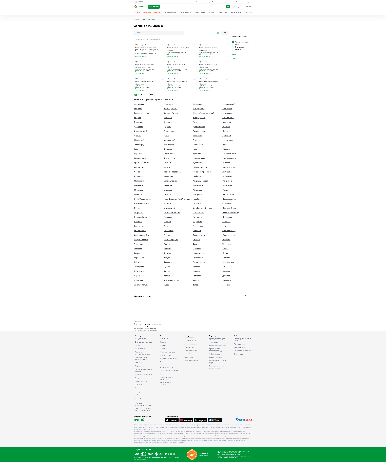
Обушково (197, 204)
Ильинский (198, 145)
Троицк (167, 244)
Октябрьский (169, 208)
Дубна (166, 136)
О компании (164, 339)
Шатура (167, 258)
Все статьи (248, 296)
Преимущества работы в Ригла (242, 340)
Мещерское (198, 186)
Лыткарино (168, 176)
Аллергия (211, 12)
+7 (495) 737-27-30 (142, 450)
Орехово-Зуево (229, 208)
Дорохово (226, 131)
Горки (195, 122)
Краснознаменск (141, 163)
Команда (163, 345)
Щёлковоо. (139, 262)
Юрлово (196, 267)
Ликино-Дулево (229, 167)
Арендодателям (201, 2)
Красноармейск (229, 154)
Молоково (197, 190)
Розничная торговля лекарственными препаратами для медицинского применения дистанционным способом (142, 394)
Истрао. (167, 276)
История (163, 342)
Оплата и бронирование (143, 342)
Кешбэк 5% (157, 12)
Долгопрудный (140, 131)
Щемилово (168, 262)
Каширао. (168, 285)
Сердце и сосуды (200, 12)
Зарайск (226, 285)
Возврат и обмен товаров (144, 378)
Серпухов (168, 235)
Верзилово (227, 113)
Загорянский (169, 140)
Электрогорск (199, 262)
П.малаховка (198, 213)
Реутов (166, 226)
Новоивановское (141, 204)
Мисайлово (227, 186)
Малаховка (139, 181)
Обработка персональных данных (143, 404)
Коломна (226, 149)
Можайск (168, 190)
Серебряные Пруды (142, 235)
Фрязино (167, 249)
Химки (225, 249)
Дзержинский (199, 127)
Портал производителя (217, 345)
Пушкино (138, 222)
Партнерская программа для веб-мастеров (218, 367)
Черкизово (139, 276)
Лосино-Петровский (172, 172)
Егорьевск (197, 136)
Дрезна (137, 136)
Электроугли (139, 267)
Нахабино (197, 199)
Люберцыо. (227, 176)
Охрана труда (239, 354)
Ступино (196, 240)
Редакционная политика (168, 359)
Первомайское (140, 217)
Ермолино (226, 136)
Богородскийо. (170, 109)
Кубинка (167, 163)
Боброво (138, 109)
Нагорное (197, 195)
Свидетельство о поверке (169, 370)
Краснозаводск (229, 158)
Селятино (197, 231)
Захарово (197, 140)
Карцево (167, 271)
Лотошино (226, 172)
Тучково (196, 244)
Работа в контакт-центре (242, 351)
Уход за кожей (222, 12)
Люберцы (197, 176)
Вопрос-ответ (189, 357)
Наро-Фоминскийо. (142, 199)
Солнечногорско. (230, 235)
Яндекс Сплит (249, 12)
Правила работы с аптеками (166, 383)
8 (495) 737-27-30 (147, 429)
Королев (138, 154)
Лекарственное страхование (165, 363)
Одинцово (226, 204)
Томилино (138, 244)
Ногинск (167, 204)
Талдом (196, 285)
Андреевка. (139, 104)
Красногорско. (199, 158)
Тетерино (226, 240)
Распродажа (147, 12)
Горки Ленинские (171, 280)
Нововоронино (229, 199)
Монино (226, 190)
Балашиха (197, 104)
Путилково (227, 217)
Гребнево (226, 122)
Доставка (138, 345)
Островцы (138, 213)
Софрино (197, 271)
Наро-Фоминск (229, 195)
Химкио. (137, 253)
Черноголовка (199, 253)
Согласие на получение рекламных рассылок (143, 409)
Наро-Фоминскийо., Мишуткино (178, 199)
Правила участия (190, 347)
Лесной (167, 167)
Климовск (168, 149)
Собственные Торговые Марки (217, 362)
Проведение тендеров (217, 339)
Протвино (197, 217)
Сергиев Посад (229, 231)
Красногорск (169, 158)
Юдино (167, 267)
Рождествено (199, 226)
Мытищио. (168, 195)
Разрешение (139, 366)
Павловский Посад (230, 213)
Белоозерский (228, 104)
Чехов (225, 253)
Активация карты (190, 344)
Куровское (197, 163)
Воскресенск (228, 118)
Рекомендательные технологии (166, 378)
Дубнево (226, 276)
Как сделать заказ (141, 339)
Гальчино (226, 271)
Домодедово (169, 131)
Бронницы (226, 280)
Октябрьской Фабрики (203, 208)
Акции (138, 12)
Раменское (139, 226)
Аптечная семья (190, 341)
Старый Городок (171, 240)
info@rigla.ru (232, 457)
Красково (197, 154)
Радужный (197, 222)
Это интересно (140, 349)
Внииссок (168, 118)
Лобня (137, 172)
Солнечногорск (200, 235)
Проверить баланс (190, 350)
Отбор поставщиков (216, 354)
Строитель (138, 280)
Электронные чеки (191, 360)
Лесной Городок (200, 167)
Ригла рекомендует (171, 12)
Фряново (197, 249)
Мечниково (139, 186)
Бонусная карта (228, 2)
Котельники (169, 154)
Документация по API (216, 357)
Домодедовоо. (199, 131)
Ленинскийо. (139, 167)
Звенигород (227, 140)
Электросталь (228, 262)
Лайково (226, 163)
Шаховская (198, 258)
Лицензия (138, 363)
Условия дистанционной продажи (143, 370)
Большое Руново (171, 113)
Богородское (198, 109)
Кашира (137, 149)
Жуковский (139, 140)
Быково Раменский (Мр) (203, 113)
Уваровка (197, 276)
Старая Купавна (141, 240)
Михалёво (138, 190)
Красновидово (140, 158)
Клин (195, 149)
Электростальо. (141, 285)
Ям (223, 267)
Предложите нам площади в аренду (215, 350)
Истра (225, 145)
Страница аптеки (140, 56)
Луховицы (138, 176)
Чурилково (139, 258)
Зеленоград (139, 145)
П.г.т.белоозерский (172, 213)
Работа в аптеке (239, 344)
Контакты (163, 349)
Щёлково (226, 258)
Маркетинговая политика (144, 375)
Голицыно (168, 122)
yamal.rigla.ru (196, 425)
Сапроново (168, 231)
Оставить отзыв (165, 355)
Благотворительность (167, 352)
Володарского (199, 118)
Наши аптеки (240, 2)
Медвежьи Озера (200, 181)
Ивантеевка (169, 145)
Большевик (227, 109)
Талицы (196, 280)
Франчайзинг (214, 342)
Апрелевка (168, 104)
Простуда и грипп (185, 12)
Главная (136, 19)
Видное (137, 118)
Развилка (226, 222)
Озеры (137, 208)
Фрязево (138, 249)
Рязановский (140, 231)
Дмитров (226, 127)
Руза (224, 226)
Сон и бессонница (235, 12)
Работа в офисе (239, 347)
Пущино (167, 222)
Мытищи (138, 195)
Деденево (138, 127)
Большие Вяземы (141, 113)
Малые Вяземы (170, 181)
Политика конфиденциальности (142, 353)
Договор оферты (141, 381)
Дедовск (167, 127)
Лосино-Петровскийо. (202, 172)
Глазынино (139, 122)
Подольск (168, 217)
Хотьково (168, 253)
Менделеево (227, 181)
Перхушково (139, 271)
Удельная (226, 244)
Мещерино (168, 186)
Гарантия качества (166, 367)
